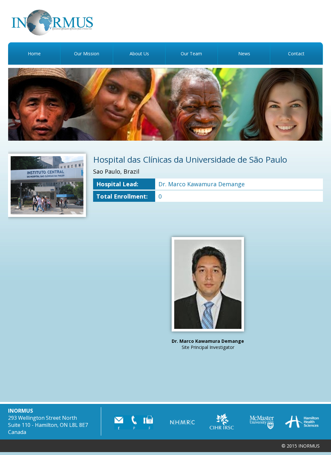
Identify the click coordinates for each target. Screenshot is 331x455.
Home (34, 53)
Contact (296, 53)
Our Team (191, 53)
